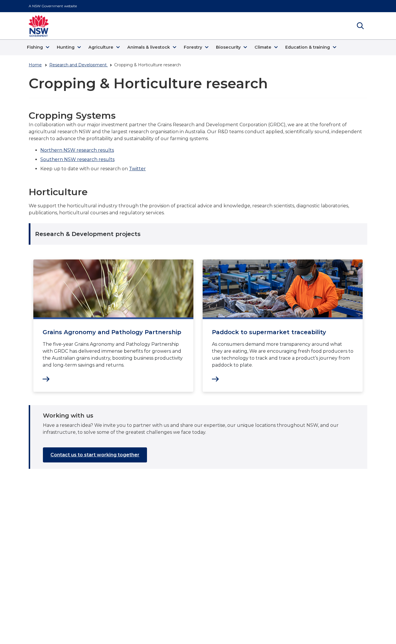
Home (35, 64)
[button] (39, 47)
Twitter (137, 168)
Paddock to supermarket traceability (269, 332)
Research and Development (78, 64)
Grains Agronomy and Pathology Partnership (112, 332)
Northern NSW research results (77, 150)
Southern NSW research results (77, 159)
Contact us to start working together (94, 455)
